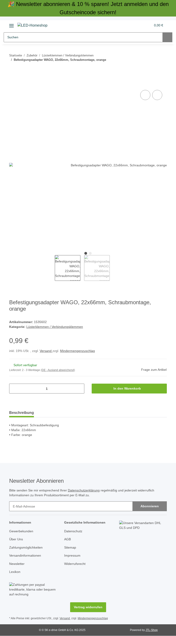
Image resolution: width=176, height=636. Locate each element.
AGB (67, 539)
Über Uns (16, 539)
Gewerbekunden (21, 531)
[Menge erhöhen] (79, 388)
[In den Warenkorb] (12, 83)
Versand (46, 351)
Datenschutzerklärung (84, 490)
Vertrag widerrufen (88, 607)
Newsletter (17, 564)
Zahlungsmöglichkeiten (26, 547)
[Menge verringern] (14, 388)
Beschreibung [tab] (21, 413)
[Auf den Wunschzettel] (157, 95)
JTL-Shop (152, 630)
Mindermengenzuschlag (77, 351)
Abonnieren (149, 506)
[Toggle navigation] (11, 24)
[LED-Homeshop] (32, 25)
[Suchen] (167, 37)
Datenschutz (73, 531)
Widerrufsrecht (74, 564)
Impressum (72, 555)
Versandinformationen (25, 555)
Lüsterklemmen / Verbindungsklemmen (54, 327)
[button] (129, 25)
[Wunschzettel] (139, 25)
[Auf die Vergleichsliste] (145, 95)
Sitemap (70, 547)
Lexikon (14, 572)
